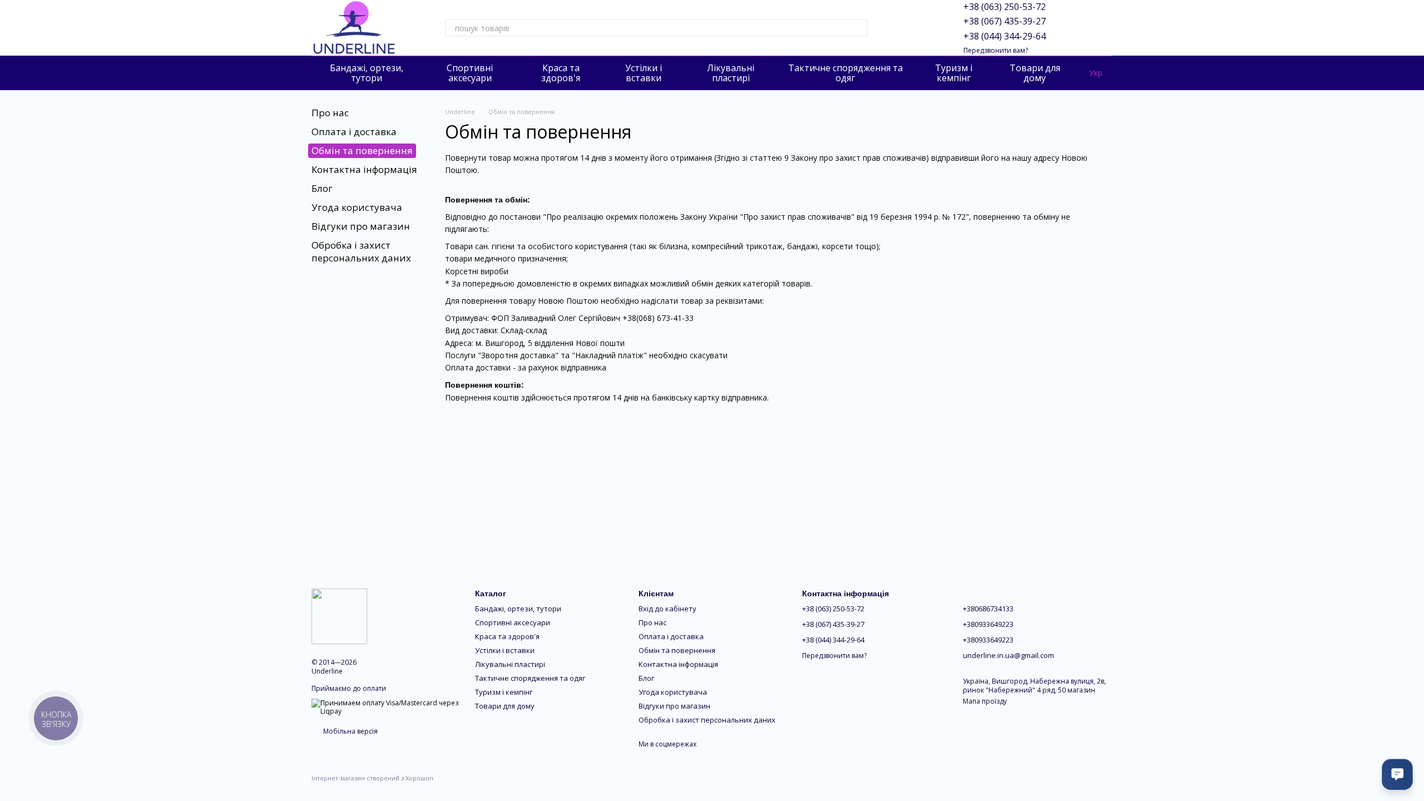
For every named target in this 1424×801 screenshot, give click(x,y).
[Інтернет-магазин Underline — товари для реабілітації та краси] (339, 615)
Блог (322, 188)
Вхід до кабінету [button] (667, 609)
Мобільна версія (350, 731)
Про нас (330, 112)
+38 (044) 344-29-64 (1004, 36)
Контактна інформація (364, 169)
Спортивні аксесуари (470, 73)
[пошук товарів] (859, 28)
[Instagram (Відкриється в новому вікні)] (894, 27)
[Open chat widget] (1397, 774)
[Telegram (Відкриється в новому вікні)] (921, 27)
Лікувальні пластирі (730, 73)
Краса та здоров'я (560, 73)
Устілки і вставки (643, 73)
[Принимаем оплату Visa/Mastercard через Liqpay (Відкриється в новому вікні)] (385, 706)
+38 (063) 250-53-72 (1004, 7)
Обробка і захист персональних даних (361, 251)
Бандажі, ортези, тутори (366, 73)
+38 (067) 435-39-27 (1004, 21)
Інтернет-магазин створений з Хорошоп (372, 778)
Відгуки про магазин (361, 226)
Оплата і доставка (354, 131)
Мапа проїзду (985, 701)
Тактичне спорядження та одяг (845, 73)
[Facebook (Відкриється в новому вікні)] (907, 27)
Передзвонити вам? (995, 50)
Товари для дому (1035, 73)
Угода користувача (357, 207)
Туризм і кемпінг (953, 73)
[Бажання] (1075, 28)
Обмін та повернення (677, 650)
